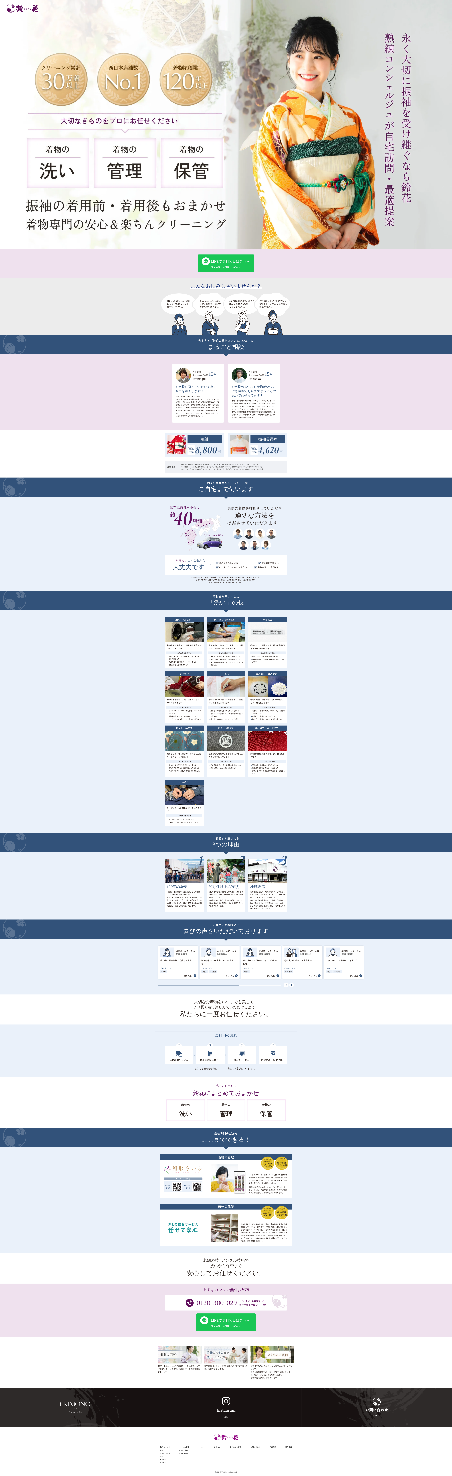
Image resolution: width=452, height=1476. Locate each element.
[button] (178, 962)
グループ (163, 1462)
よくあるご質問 (235, 1447)
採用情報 (288, 1447)
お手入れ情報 (183, 1453)
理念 (161, 1450)
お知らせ (217, 1447)
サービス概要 (184, 1447)
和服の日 (163, 1459)
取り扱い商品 (183, 1450)
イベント (201, 1447)
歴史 (161, 1456)
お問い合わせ (255, 1447)
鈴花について (165, 1447)
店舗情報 (273, 1447)
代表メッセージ (165, 1453)
